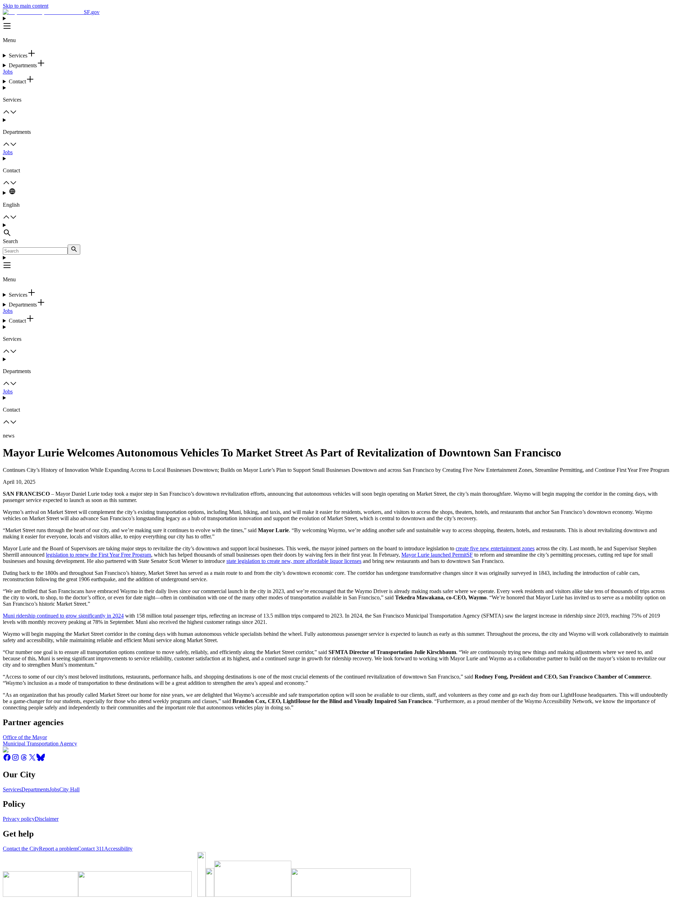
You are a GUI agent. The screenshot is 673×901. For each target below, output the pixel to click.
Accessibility (118, 849)
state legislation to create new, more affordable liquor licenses (293, 561)
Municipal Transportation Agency (40, 744)
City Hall (69, 789)
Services (12, 789)
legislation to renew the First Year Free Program (98, 555)
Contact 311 (90, 849)
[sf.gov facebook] (7, 760)
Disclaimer (47, 819)
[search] (74, 250)
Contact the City (21, 849)
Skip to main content (25, 6)
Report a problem (58, 849)
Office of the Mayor (25, 737)
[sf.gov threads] (24, 760)
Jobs (8, 72)
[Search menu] (336, 230)
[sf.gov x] (32, 760)
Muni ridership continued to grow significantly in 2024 (63, 616)
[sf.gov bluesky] (40, 760)
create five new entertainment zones (495, 548)
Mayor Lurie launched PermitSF (437, 555)
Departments (35, 789)
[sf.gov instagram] (15, 760)
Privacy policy (19, 819)
